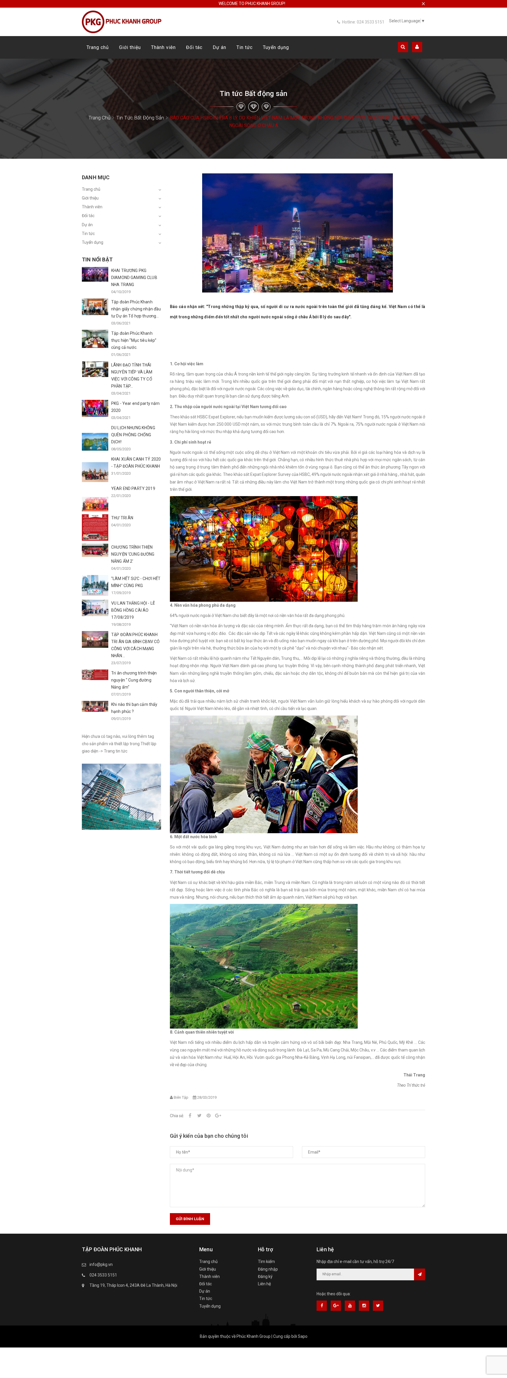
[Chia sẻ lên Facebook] (189, 1115)
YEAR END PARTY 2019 (133, 488)
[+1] (218, 1115)
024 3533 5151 (103, 1275)
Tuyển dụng (276, 47)
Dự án (219, 47)
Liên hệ (264, 1283)
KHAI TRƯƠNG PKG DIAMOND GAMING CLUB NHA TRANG (134, 277)
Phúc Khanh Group (253, 1336)
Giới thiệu (130, 47)
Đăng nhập (268, 1269)
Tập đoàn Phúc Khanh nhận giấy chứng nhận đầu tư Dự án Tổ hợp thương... (136, 309)
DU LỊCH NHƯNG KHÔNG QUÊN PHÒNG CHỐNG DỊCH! (133, 434)
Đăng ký (265, 1276)
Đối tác (194, 47)
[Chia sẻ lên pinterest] (208, 1115)
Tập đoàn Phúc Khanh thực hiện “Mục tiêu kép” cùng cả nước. (133, 340)
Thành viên (163, 47)
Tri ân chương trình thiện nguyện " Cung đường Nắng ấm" (134, 680)
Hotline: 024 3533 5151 (363, 22)
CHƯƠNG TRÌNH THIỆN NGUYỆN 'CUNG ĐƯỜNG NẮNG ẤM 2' (133, 554)
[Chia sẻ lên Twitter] (199, 1115)
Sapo (302, 1336)
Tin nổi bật (97, 259)
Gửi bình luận (190, 1219)
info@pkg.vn (101, 1264)
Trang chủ (98, 47)
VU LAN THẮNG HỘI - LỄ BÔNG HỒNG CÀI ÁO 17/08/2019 (133, 610)
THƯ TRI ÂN (122, 517)
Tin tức (244, 47)
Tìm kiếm (266, 1261)
